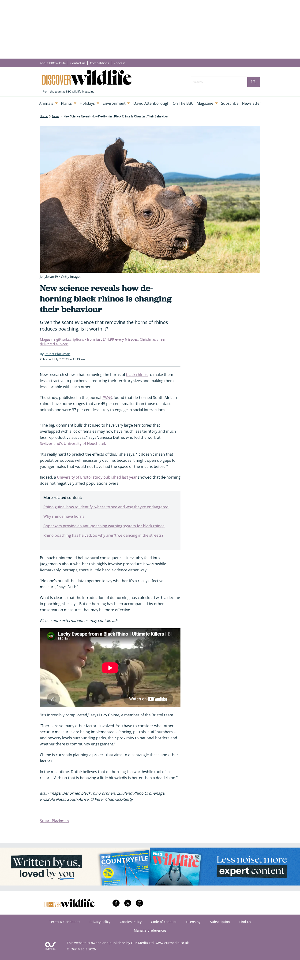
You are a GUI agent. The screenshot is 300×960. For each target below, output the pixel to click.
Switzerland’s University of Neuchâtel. (73, 443)
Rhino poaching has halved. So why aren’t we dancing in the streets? (103, 535)
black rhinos (137, 374)
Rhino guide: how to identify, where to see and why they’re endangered (106, 507)
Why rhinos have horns (63, 516)
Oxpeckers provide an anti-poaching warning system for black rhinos (104, 525)
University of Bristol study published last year (97, 477)
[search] (253, 82)
